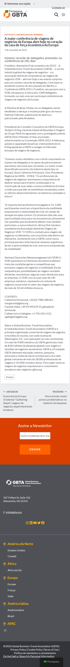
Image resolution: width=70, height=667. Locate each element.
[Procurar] (56, 15)
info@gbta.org (14, 512)
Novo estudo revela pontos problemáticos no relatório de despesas (53, 397)
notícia (10, 377)
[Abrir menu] (5, 630)
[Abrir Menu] (63, 15)
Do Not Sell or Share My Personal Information (28, 656)
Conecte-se (58, 7)
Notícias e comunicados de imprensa (24, 35)
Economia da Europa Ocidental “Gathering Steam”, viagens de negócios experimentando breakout (17, 400)
